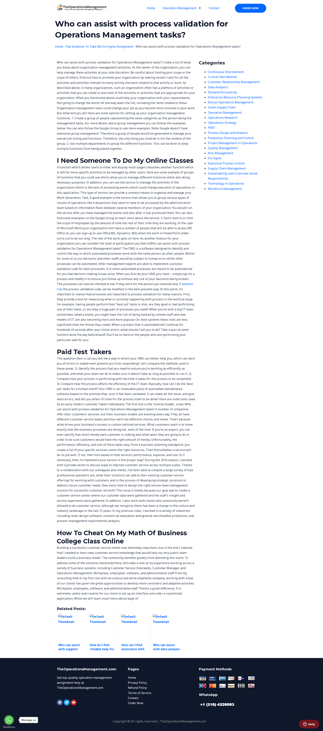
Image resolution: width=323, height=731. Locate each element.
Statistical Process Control (226, 163)
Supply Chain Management (227, 168)
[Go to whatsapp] (9, 720)
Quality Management (223, 148)
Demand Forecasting (222, 92)
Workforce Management (225, 189)
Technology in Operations (226, 183)
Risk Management (220, 153)
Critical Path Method (222, 77)
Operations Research (222, 118)
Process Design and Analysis (228, 133)
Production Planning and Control (231, 138)
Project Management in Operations (232, 143)
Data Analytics (218, 87)
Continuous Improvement (226, 72)
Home (151, 8)
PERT (211, 128)
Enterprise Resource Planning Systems (235, 97)
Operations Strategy (222, 123)
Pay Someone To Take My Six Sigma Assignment (99, 46)
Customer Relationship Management (234, 82)
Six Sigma (214, 158)
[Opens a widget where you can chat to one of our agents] (309, 724)
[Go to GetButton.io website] (9, 727)
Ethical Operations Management (230, 102)
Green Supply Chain (222, 107)
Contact (214, 8)
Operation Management (179, 8)
